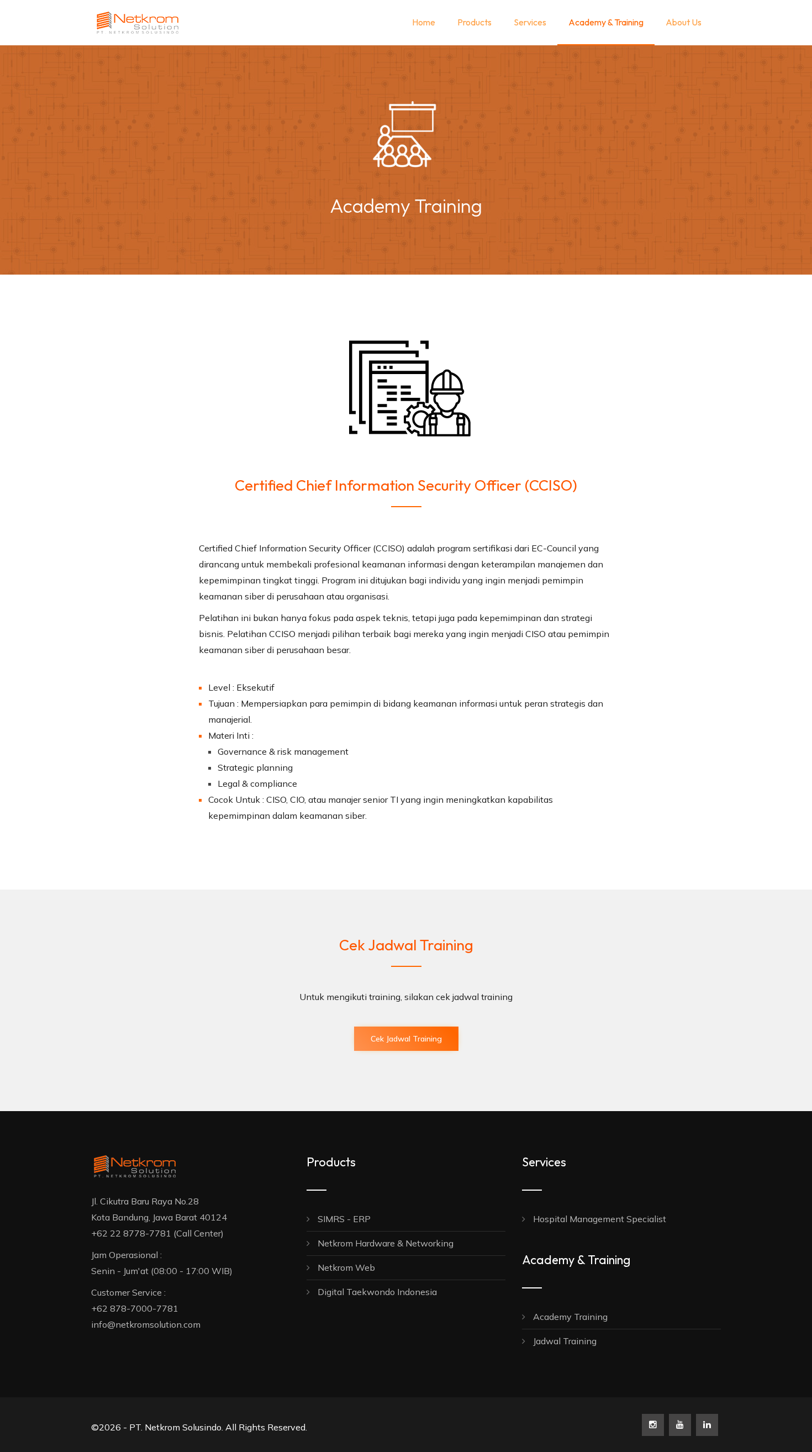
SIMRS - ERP (343, 1218)
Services (530, 22)
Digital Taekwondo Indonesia (376, 1291)
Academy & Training (606, 22)
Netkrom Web (345, 1267)
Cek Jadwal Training (406, 1039)
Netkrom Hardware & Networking (384, 1243)
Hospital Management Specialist (598, 1218)
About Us (684, 22)
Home (423, 22)
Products (474, 22)
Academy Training (569, 1316)
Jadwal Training (564, 1340)
